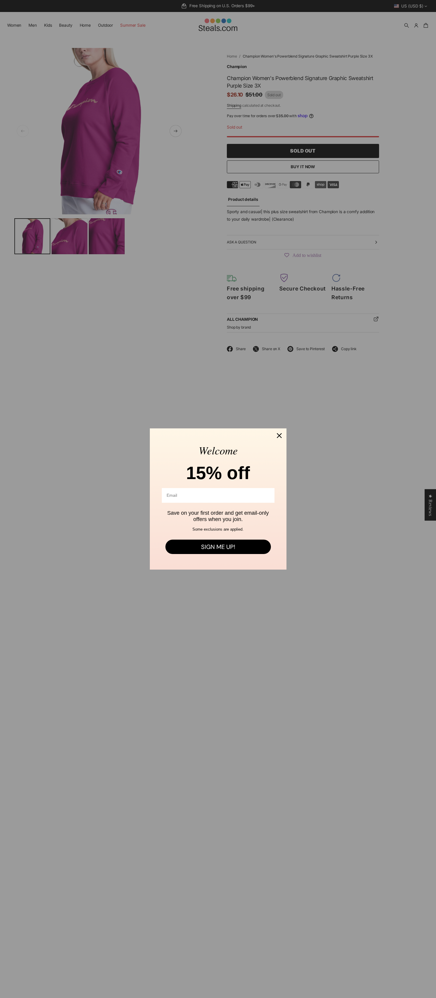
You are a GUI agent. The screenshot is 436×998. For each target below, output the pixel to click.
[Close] (279, 435)
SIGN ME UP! (218, 547)
